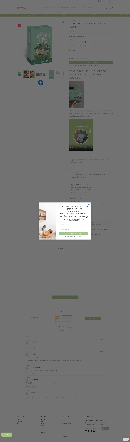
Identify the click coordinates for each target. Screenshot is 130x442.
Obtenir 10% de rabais (74, 233)
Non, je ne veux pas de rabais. (73, 236)
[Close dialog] (89, 204)
